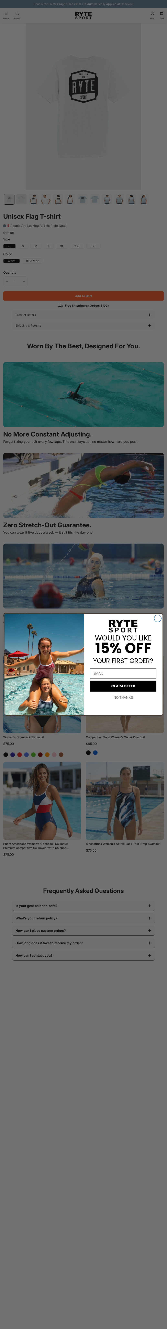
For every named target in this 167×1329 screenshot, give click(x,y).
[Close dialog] (157, 618)
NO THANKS (123, 697)
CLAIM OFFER (123, 686)
